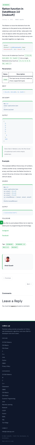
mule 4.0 (6, 247)
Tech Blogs (5, 422)
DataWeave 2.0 (20, 244)
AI (2, 377)
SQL (3, 419)
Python (4, 413)
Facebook (5, 235)
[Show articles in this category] (1, 222)
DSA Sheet (5, 395)
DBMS (4, 389)
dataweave (9, 244)
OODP (4, 410)
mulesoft (14, 247)
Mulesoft (4, 407)
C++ (3, 383)
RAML (3, 417)
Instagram (5, 230)
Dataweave (6, 4)
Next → (29, 284)
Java (3, 401)
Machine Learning (7, 404)
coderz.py (6, 326)
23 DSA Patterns (7, 374)
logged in (14, 306)
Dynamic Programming (8, 398)
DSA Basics (5, 392)
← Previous (7, 278)
